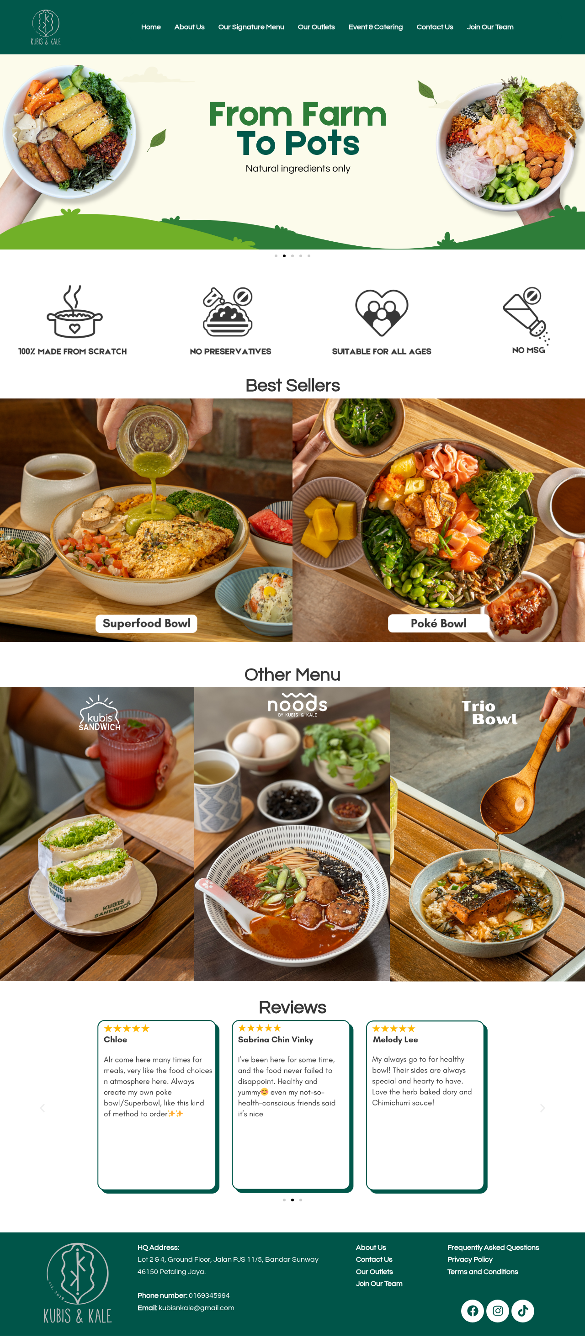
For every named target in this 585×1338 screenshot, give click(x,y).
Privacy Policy (470, 1259)
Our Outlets (316, 27)
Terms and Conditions (482, 1271)
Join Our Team (490, 27)
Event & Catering (376, 27)
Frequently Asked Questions (493, 1247)
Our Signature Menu (251, 27)
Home (151, 27)
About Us (190, 27)
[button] (15, 136)
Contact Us (435, 27)
